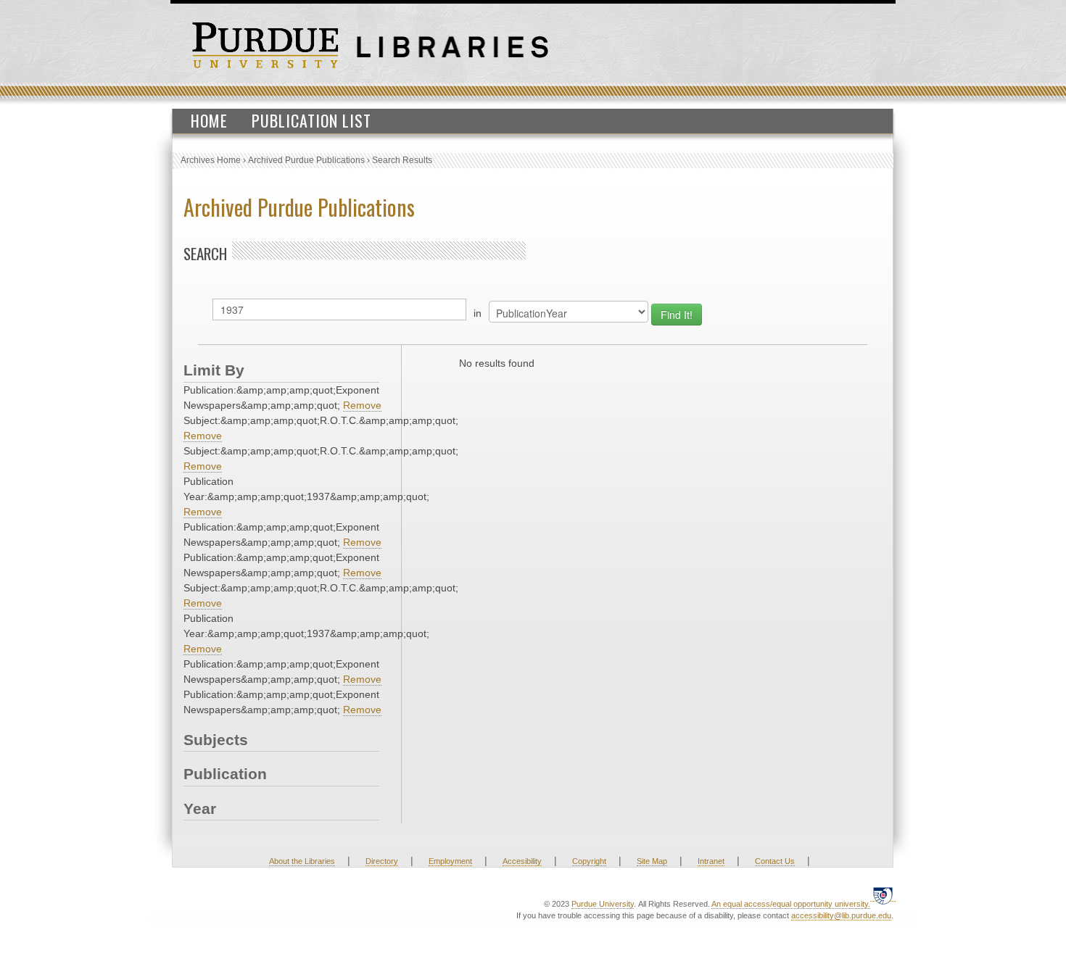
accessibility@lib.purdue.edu (841, 915)
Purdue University (602, 903)
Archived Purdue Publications (306, 160)
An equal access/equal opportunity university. (790, 903)
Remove (362, 405)
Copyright (589, 861)
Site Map (652, 861)
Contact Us (775, 861)
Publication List (311, 120)
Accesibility (522, 861)
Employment (450, 861)
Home (209, 120)
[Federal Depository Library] (883, 895)
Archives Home (211, 160)
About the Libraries (302, 861)
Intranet (711, 861)
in (478, 313)
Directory (381, 861)
